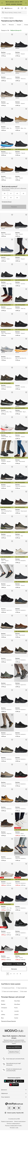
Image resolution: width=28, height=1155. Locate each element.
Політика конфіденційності (13, 1123)
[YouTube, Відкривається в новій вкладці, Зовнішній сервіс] (14, 1108)
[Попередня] (2, 3)
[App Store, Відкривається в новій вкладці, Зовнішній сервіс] (19, 1081)
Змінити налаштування (19, 1121)
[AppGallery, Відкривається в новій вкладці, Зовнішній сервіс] (14, 1084)
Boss (2, 1018)
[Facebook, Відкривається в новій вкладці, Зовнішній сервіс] (19, 1108)
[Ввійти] (18, 8)
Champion (4, 1007)
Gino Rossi (17, 1004)
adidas (3, 1014)
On (2, 1011)
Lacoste (16, 1011)
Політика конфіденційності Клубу (13, 1125)
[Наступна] (26, 3)
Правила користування (7, 1121)
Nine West (17, 1001)
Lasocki (16, 1014)
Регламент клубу (14, 1127)
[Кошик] (25, 8)
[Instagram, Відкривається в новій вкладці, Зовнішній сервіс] (9, 1108)
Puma (16, 1007)
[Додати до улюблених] (12, 34)
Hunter (16, 1018)
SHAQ (2, 1001)
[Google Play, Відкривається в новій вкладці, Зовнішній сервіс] (9, 1081)
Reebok (3, 1004)
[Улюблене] (22, 8)
